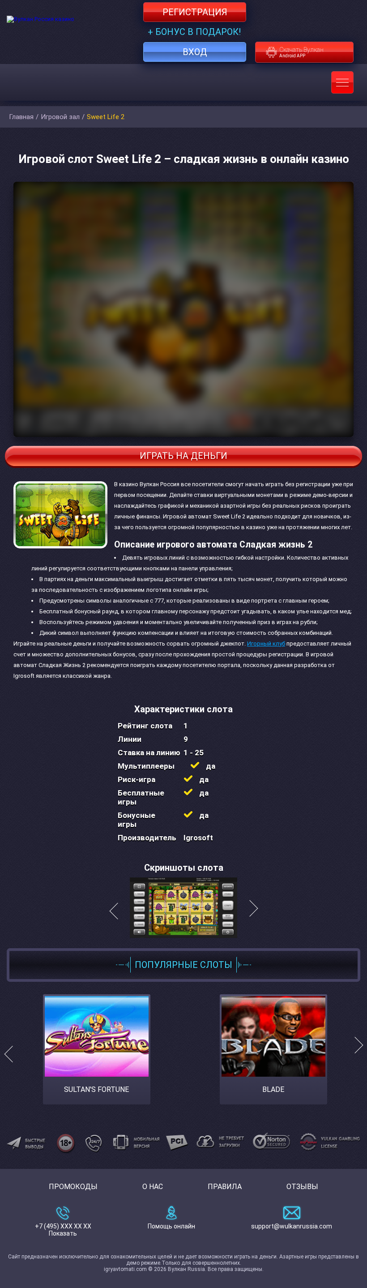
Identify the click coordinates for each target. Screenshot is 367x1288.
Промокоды (73, 1186)
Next (354, 1053)
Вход (195, 52)
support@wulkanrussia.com (291, 1226)
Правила (225, 1186)
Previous (12, 1053)
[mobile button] (342, 82)
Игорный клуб (266, 643)
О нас (152, 1186)
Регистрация (194, 12)
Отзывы (302, 1186)
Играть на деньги (183, 455)
